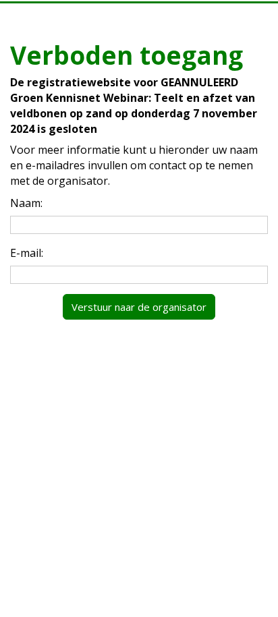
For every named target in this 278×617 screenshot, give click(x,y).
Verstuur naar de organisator (139, 307)
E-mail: (26, 252)
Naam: (26, 203)
